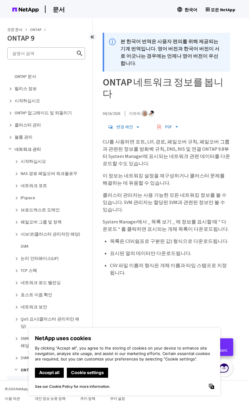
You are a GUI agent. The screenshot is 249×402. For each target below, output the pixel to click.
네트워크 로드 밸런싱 (41, 282)
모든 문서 (14, 29)
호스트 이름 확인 (36, 294)
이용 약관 (12, 398)
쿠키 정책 (87, 398)
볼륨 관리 (23, 137)
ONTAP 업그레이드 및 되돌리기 (43, 113)
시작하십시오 (27, 100)
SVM (24, 246)
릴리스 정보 (26, 88)
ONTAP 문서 (25, 76)
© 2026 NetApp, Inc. (20, 389)
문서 (59, 9)
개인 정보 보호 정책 (50, 398)
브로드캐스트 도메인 (40, 210)
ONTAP (36, 29)
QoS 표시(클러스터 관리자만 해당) (50, 322)
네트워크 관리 (28, 149)
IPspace (28, 197)
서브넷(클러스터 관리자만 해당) (50, 234)
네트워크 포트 (34, 185)
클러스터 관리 (28, 125)
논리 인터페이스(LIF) (40, 258)
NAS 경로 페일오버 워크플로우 (49, 173)
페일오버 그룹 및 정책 (41, 222)
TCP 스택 (29, 270)
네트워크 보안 (34, 307)
